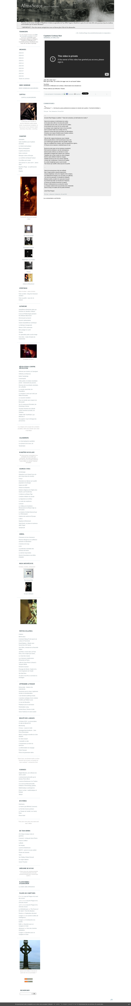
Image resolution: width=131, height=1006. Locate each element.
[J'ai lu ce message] (129, 1004)
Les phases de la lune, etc (26, 443)
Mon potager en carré (25, 330)
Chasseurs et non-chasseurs (27, 537)
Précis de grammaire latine (26, 752)
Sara (20, 855)
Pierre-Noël (22, 815)
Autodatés (21, 139)
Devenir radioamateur (25, 320)
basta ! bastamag (23, 376)
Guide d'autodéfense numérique (28, 322)
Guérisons (21, 804)
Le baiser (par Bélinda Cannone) (28, 806)
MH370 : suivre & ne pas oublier (28, 850)
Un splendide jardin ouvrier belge (28, 334)
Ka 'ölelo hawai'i (23, 739)
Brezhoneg (22, 725)
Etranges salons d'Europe (26, 155)
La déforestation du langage (26, 748)
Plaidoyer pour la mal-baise (26, 704)
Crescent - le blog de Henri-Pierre (28, 838)
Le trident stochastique (25, 146)
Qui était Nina (22, 673)
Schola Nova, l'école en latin (26, 709)
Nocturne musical (23, 666)
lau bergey (22, 845)
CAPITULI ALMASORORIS (28, 97)
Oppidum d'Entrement (25, 521)
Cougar (21, 915)
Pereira (21, 913)
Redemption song (24, 707)
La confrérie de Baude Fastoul (27, 158)
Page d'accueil (88, 33)
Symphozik (22, 527)
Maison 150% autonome (25, 327)
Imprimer (78, 94)
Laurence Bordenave (24, 847)
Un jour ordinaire (28, 594)
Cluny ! (21, 478)
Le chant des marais (24, 656)
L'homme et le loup (24, 544)
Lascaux (21, 503)
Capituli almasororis (24, 151)
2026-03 (21, 55)
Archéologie (22, 472)
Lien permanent (49, 94)
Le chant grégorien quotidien (27, 441)
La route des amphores (25, 501)
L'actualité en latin (24, 741)
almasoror (21, 928)
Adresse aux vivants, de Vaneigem (28, 371)
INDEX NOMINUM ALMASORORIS (28, 88)
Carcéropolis (22, 378)
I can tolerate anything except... (27, 695)
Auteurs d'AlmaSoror (28, 284)
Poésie (28, 272)
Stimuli (21, 794)
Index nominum (23, 153)
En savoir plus (99, 1004)
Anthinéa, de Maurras (25, 374)
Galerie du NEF (23, 485)
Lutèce (21, 518)
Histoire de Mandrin (24, 487)
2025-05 (21, 76)
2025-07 (21, 71)
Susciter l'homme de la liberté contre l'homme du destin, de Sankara (27, 410)
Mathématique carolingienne (27, 788)
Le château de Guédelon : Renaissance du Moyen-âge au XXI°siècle (27, 507)
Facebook (70, 94)
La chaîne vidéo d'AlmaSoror (27, 886)
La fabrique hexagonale (25, 325)
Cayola (21, 171)
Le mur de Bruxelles (24, 702)
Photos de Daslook (24, 852)
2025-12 (21, 63)
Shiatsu (21, 332)
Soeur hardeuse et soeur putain (27, 711)
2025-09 (21, 66)
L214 (20, 546)
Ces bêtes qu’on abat (25, 160)
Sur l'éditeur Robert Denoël (26, 857)
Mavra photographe (24, 148)
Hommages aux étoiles (28, 259)
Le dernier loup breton (25, 553)
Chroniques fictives (28, 247)
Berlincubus (22, 636)
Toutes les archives (24, 78)
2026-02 (21, 58)
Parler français (23, 750)
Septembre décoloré (31, 913)
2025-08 (21, 68)
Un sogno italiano (24, 859)
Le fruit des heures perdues (26, 809)
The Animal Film (28, 580)
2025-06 (21, 73)
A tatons (21, 634)
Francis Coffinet (23, 840)
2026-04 (21, 53)
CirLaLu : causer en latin (25, 728)
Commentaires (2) (58, 94)
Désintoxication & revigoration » (102, 33)
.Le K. (20, 900)
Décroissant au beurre (25, 318)
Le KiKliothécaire (23, 909)
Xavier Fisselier (23, 862)
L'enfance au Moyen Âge (26, 494)
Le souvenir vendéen (24, 398)
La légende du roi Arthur (25, 499)
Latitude (21, 843)
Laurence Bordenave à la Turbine (28, 781)
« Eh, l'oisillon (79, 33)
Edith (20, 924)
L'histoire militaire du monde (26, 496)
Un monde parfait (28, 235)
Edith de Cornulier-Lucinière (29, 35)
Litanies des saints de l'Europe (27, 516)
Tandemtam (22, 446)
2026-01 (21, 60)
